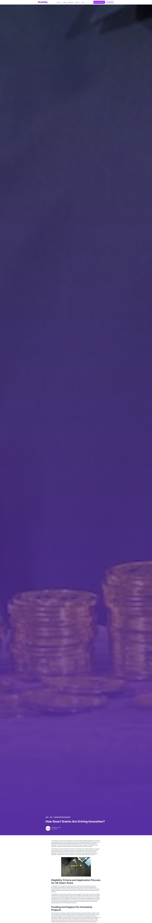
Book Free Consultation (99, 2)
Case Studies (70, 2)
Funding (64, 2)
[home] (43, 2)
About (83, 2)
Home (47, 817)
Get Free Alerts (110, 2)
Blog (51, 817)
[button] (59, 2)
